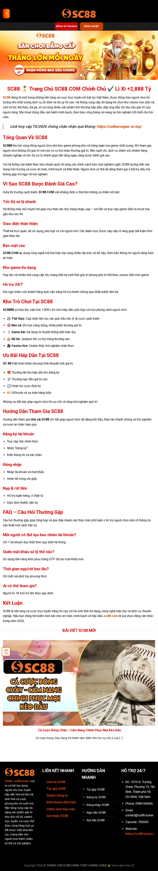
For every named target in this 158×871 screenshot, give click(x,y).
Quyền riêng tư (57, 795)
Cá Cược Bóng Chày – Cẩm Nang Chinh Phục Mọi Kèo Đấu (79, 730)
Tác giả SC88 (55, 789)
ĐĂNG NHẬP (91, 26)
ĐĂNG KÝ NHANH (66, 26)
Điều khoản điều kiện (61, 802)
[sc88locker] (79, 13)
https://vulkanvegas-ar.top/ (119, 126)
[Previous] (8, 55)
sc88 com (111, 616)
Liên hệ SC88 (55, 782)
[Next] (149, 55)
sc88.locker (22, 781)
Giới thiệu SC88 (57, 816)
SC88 (6, 97)
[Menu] (6, 13)
